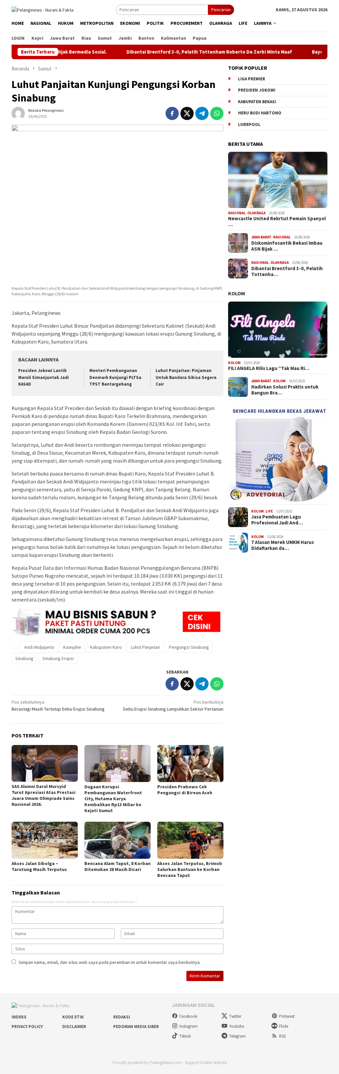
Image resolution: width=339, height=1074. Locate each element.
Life (269, 511)
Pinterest (287, 1016)
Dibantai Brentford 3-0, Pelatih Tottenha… (287, 271)
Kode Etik (73, 1017)
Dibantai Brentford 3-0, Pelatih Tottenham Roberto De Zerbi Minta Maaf (194, 52)
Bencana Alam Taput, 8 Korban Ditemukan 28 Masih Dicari (117, 866)
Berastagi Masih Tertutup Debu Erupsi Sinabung (58, 705)
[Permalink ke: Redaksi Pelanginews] (18, 113)
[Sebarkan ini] (172, 113)
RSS (282, 1036)
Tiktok (185, 1036)
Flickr (283, 1026)
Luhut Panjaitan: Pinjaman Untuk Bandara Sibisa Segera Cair (186, 377)
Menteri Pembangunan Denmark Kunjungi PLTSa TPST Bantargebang (115, 377)
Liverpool (249, 124)
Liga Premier (251, 79)
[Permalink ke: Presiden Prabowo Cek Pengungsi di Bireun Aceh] (190, 763)
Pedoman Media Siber (136, 1026)
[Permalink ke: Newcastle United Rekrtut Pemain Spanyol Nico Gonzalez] (277, 180)
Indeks (19, 1017)
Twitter (235, 1016)
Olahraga (256, 213)
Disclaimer (74, 1026)
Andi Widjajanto (39, 647)
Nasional (237, 213)
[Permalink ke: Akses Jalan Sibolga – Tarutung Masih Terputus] (45, 840)
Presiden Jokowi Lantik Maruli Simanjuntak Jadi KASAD (43, 377)
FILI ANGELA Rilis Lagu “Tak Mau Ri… (269, 368)
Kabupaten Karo (106, 647)
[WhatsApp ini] (216, 113)
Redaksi (121, 1017)
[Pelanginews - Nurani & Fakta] (42, 9)
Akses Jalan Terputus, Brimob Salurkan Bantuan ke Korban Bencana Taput (189, 869)
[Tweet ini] (187, 113)
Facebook (188, 1016)
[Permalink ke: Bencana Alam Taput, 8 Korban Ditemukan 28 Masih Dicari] (117, 840)
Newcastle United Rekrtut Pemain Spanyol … (277, 221)
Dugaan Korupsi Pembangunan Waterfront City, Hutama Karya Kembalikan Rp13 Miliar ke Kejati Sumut (113, 798)
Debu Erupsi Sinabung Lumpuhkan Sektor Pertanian (173, 705)
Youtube (236, 1026)
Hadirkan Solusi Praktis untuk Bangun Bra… (284, 390)
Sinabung (24, 658)
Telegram (237, 1036)
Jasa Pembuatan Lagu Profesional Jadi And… (277, 520)
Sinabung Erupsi (58, 658)
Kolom (236, 293)
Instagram (188, 1026)
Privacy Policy (27, 1026)
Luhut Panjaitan (145, 647)
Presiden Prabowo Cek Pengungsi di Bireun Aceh (184, 790)
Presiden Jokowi (256, 90)
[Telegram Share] (202, 113)
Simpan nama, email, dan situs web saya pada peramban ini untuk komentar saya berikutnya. (110, 962)
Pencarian (221, 10)
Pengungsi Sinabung (189, 647)
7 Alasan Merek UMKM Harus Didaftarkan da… (282, 545)
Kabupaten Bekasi (257, 101)
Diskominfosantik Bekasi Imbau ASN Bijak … (286, 246)
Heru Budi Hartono (259, 113)
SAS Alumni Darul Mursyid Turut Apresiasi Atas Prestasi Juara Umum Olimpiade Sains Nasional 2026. (43, 795)
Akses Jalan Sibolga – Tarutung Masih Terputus (39, 866)
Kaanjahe (72, 647)
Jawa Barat (261, 237)
